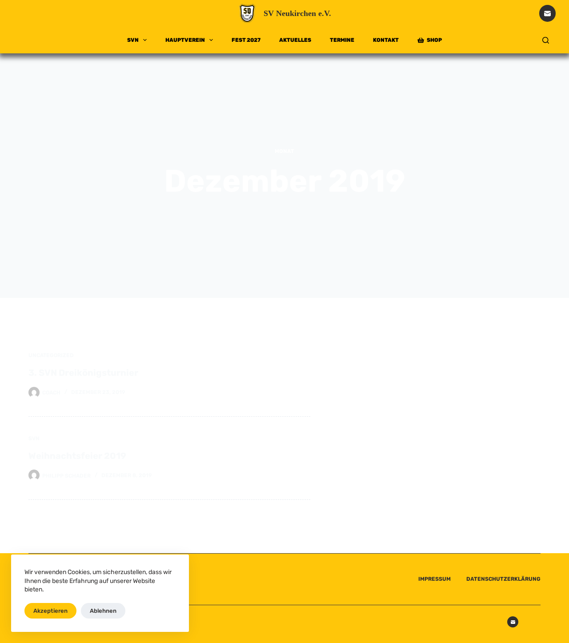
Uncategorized (51, 355)
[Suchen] (545, 40)
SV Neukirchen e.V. (297, 13)
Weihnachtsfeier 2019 (77, 455)
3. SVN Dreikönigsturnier (83, 372)
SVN (133, 40)
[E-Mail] (547, 13)
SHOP (434, 40)
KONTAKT (386, 40)
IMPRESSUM (434, 579)
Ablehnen (103, 610)
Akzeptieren (50, 610)
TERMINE (342, 40)
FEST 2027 (246, 40)
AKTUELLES (295, 40)
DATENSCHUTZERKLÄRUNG (503, 579)
